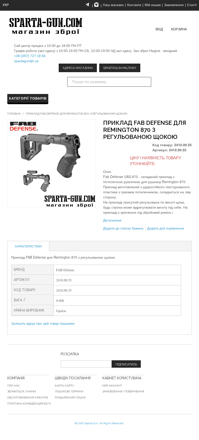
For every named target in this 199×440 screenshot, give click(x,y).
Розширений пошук (70, 397)
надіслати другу (108, 236)
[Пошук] (146, 82)
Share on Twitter (127, 236)
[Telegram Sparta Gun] (87, 4)
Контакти (134, 5)
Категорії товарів (28, 98)
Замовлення (174, 5)
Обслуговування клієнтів (27, 397)
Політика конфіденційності (29, 403)
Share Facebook (118, 236)
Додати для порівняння (165, 228)
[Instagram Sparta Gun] (96, 4)
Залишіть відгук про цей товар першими (43, 323)
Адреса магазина (78, 68)
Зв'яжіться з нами (21, 391)
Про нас (13, 385)
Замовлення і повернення (123, 391)
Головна (14, 113)
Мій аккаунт (112, 385)
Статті (192, 5)
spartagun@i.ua (26, 61)
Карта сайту (64, 385)
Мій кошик (153, 5)
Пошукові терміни (69, 391)
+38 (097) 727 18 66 (30, 56)
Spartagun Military (119, 68)
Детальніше (112, 220)
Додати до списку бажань (123, 228)
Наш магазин (113, 5)
